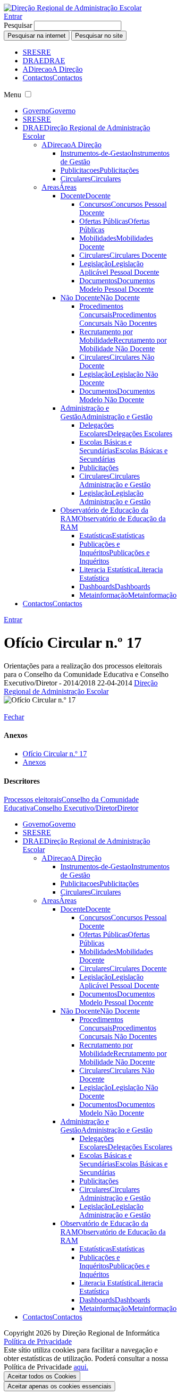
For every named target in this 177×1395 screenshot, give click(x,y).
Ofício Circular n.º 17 (55, 754)
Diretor (127, 808)
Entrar (13, 16)
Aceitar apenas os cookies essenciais (59, 1386)
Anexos (34, 762)
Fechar (14, 717)
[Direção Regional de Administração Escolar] (73, 8)
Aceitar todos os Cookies (42, 1376)
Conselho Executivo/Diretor (75, 808)
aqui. (81, 1367)
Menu (12, 95)
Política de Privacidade (38, 1341)
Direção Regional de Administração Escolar (81, 687)
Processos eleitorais (32, 799)
